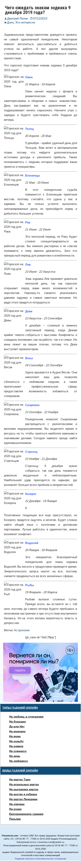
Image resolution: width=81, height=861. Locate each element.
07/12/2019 (40, 18)
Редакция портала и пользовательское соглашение (40, 858)
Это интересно (25, 22)
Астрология (21, 630)
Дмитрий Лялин (17, 18)
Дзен (10, 22)
